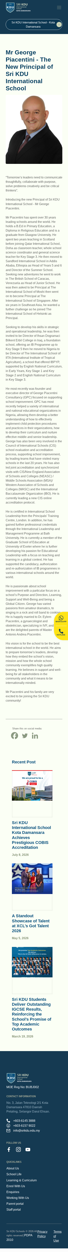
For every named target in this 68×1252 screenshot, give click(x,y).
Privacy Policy (42, 1234)
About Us (12, 1168)
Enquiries (12, 1192)
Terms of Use (57, 1236)
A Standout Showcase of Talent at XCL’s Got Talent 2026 (30, 923)
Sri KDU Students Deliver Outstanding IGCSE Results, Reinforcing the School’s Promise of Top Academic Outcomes (31, 1014)
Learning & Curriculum (21, 1180)
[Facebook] (14, 735)
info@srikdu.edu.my (26, 1130)
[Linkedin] (35, 735)
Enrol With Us (15, 1186)
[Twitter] (24, 735)
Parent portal (15, 1203)
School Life (14, 1174)
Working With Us (17, 1197)
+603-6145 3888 (24, 1120)
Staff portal (13, 1209)
